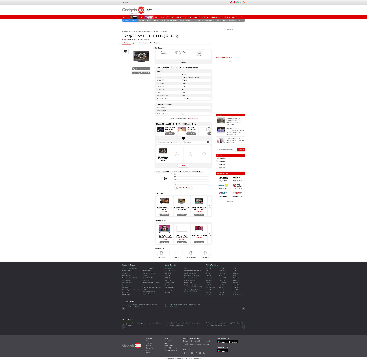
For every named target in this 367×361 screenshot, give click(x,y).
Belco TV (208, 275)
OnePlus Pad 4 (146, 275)
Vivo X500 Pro (169, 273)
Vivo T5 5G (168, 280)
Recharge (225, 17)
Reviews (171, 17)
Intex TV (221, 285)
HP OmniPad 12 (146, 271)
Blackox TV (209, 278)
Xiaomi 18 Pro (169, 268)
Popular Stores (222, 173)
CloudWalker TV (210, 287)
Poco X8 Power (169, 282)
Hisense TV (222, 271)
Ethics (166, 343)
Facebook (184, 352)
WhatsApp (200, 352)
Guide (188, 17)
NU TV (234, 292)
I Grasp (124, 39)
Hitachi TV (222, 273)
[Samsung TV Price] (190, 253)
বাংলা (194, 341)
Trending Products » (224, 58)
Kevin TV (221, 290)
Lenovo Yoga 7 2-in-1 (171, 290)
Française (206, 344)
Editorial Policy (168, 345)
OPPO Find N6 (126, 275)
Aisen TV (208, 268)
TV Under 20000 (221, 164)
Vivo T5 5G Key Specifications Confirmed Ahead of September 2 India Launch (142, 306)
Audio (188, 20)
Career (166, 338)
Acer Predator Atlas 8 (190, 280)
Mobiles (141, 20)
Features (180, 17)
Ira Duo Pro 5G (169, 292)
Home (125, 17)
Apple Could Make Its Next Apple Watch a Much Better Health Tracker (185, 306)
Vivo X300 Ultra (126, 280)
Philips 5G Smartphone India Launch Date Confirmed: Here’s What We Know (185, 324)
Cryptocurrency (146, 280)
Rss (203, 352)
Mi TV (234, 275)
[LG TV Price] (161, 253)
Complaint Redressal (170, 350)
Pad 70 (186, 268)
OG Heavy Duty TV (238, 294)
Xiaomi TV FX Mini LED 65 (191, 278)
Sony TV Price (205, 257)
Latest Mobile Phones (148, 291)
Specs (134, 43)
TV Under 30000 (221, 168)
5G (239, 20)
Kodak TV (222, 292)
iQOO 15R (125, 292)
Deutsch (199, 344)
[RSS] (244, 2)
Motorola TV (236, 282)
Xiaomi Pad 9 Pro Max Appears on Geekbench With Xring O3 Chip (144, 324)
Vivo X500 (168, 275)
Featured (220, 115)
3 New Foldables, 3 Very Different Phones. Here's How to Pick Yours (235, 140)
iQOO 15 (124, 285)
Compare (213, 17)
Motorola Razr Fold (127, 271)
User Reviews (154, 43)
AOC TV (208, 273)
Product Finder (200, 17)
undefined (126, 2)
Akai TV (208, 271)
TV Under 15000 (221, 161)
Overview (127, 43)
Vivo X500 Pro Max (170, 271)
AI (141, 17)
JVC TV (221, 287)
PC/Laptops (199, 20)
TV (192, 20)
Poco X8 (167, 285)
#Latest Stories (127, 320)
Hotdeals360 (209, 20)
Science (225, 20)
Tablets (218, 20)
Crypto (181, 20)
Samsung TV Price (191, 257)
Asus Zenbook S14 (127, 282)
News (163, 17)
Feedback (149, 343)
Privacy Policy (168, 341)
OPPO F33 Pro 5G (147, 278)
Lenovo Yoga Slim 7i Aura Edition (131, 290)
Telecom (148, 20)
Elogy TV (208, 294)
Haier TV (221, 268)
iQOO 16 (167, 278)
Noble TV (235, 287)
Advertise (149, 353)
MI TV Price (176, 257)
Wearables (232, 20)
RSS (147, 350)
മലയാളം (192, 344)
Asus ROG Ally (188, 282)
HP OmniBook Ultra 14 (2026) (150, 282)
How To (155, 20)
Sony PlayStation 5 (147, 268)
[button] (209, 130)
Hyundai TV (222, 278)
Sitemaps (149, 341)
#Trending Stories (128, 301)
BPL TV (208, 282)
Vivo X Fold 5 (126, 294)
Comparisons (143, 43)
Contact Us (149, 348)
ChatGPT (124, 273)
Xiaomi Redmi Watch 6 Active (192, 271)
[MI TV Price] (176, 253)
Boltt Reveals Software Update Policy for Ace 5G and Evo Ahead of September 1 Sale (227, 324)
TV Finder (133, 31)
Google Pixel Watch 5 (190, 273)
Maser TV (235, 273)
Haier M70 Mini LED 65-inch (192, 275)
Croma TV (208, 290)
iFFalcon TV (222, 282)
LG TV (234, 268)
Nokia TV (235, 290)
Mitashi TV (235, 280)
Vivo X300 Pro (126, 287)
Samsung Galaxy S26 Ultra (129, 268)
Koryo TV (221, 294)
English (185, 341)
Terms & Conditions (170, 348)
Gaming (163, 20)
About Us (149, 338)
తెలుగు (203, 341)
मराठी (208, 341)
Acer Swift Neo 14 (170, 287)
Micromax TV (236, 278)
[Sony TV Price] (205, 253)
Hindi (190, 341)
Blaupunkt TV (209, 280)
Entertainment (172, 20)
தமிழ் (198, 341)
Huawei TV (222, 275)
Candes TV (209, 285)
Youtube (192, 352)
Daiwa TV (208, 292)
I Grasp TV (140, 31)
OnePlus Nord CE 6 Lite (148, 273)
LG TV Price (161, 257)
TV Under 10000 (221, 158)
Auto (157, 17)
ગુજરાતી (185, 344)
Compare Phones (147, 294)
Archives (148, 345)
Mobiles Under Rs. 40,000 (129, 278)
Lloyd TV (235, 271)
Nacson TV (236, 285)
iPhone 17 (145, 285)
